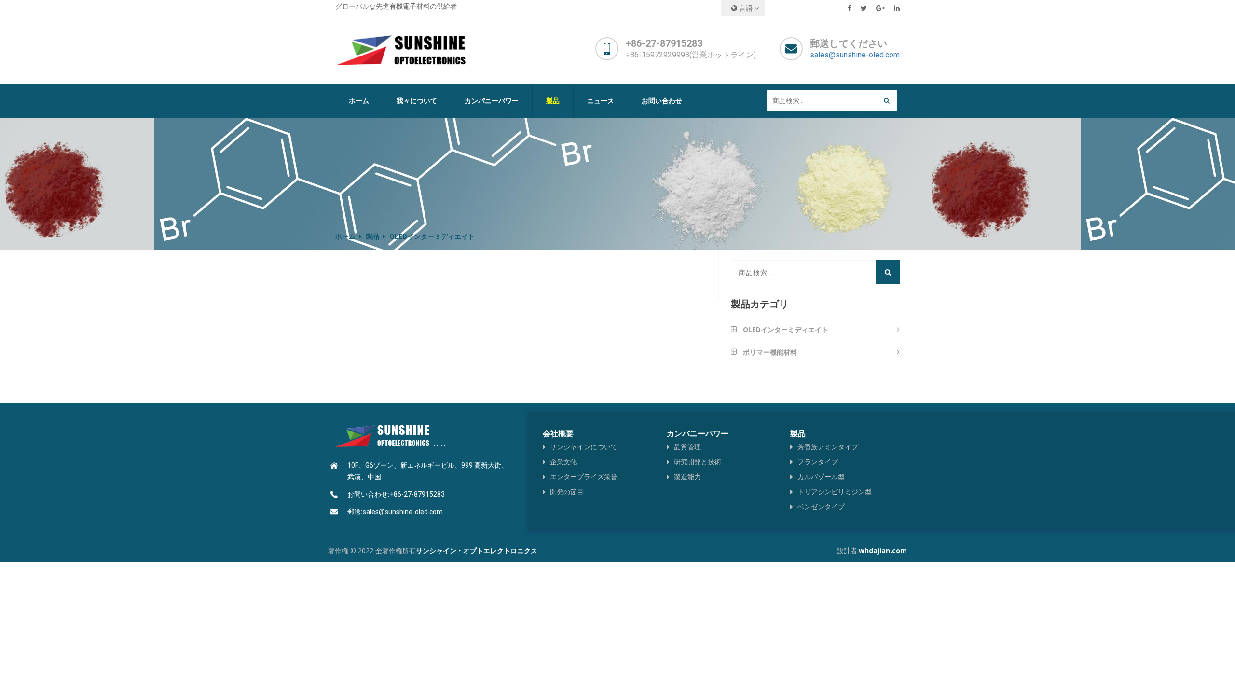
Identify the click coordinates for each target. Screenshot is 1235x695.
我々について (417, 100)
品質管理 (687, 446)
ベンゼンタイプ (821, 506)
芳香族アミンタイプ (827, 446)
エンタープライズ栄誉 (584, 476)
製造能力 (687, 476)
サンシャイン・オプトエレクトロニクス (476, 550)
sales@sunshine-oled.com (855, 54)
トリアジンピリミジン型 (834, 491)
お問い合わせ (662, 100)
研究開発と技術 (697, 461)
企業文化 (563, 461)
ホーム (359, 100)
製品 (372, 236)
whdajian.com (883, 550)
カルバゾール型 (821, 476)
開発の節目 (567, 491)
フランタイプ (817, 461)
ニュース (600, 100)
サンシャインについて (584, 446)
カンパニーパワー (492, 100)
